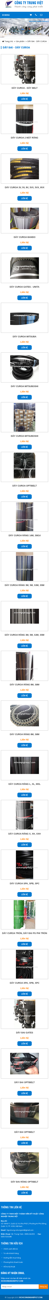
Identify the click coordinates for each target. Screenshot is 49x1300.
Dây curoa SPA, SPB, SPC (24, 883)
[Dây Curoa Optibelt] (24, 467)
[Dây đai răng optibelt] (24, 1163)
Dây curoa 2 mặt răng (24, 137)
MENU (7, 15)
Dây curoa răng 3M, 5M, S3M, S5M (24, 585)
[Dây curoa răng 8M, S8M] (24, 716)
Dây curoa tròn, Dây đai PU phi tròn (24, 933)
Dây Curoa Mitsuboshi (24, 386)
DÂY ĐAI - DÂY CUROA (37, 41)
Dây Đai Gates (24, 1032)
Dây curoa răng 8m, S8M (24, 684)
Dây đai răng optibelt (24, 1182)
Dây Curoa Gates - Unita (24, 287)
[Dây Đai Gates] (24, 1014)
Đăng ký (43, 1287)
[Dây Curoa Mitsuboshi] (24, 368)
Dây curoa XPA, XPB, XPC (24, 983)
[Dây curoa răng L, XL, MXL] (24, 765)
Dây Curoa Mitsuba (24, 336)
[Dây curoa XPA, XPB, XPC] (24, 964)
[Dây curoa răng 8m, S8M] (24, 666)
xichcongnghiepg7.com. (31, 1297)
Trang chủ (8, 41)
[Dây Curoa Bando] (24, 218)
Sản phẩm (20, 41)
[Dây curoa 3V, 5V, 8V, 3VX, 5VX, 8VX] (24, 169)
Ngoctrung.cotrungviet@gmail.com (20, 1230)
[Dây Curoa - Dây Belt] (24, 69)
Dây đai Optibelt (24, 1082)
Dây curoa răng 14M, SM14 (25, 535)
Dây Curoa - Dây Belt (25, 88)
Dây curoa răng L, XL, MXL (24, 784)
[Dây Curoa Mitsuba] (24, 318)
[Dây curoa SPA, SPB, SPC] (24, 865)
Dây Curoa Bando (24, 237)
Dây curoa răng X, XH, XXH (24, 834)
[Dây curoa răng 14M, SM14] (24, 517)
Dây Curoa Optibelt (24, 486)
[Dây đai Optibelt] (24, 1064)
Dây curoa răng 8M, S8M (24, 734)
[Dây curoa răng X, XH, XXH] (24, 815)
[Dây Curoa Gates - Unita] (24, 268)
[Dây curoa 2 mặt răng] (24, 119)
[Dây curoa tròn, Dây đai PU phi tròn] (24, 915)
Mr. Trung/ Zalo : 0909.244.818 (22, 1234)
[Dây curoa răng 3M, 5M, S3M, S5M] (24, 566)
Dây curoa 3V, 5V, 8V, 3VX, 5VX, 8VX (24, 187)
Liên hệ (24, 98)
